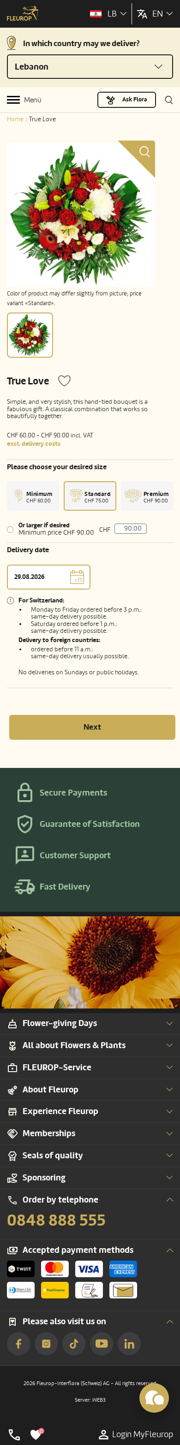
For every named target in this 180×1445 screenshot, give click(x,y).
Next (92, 727)
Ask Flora (134, 99)
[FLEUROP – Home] (23, 14)
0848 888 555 (56, 1220)
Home (15, 119)
